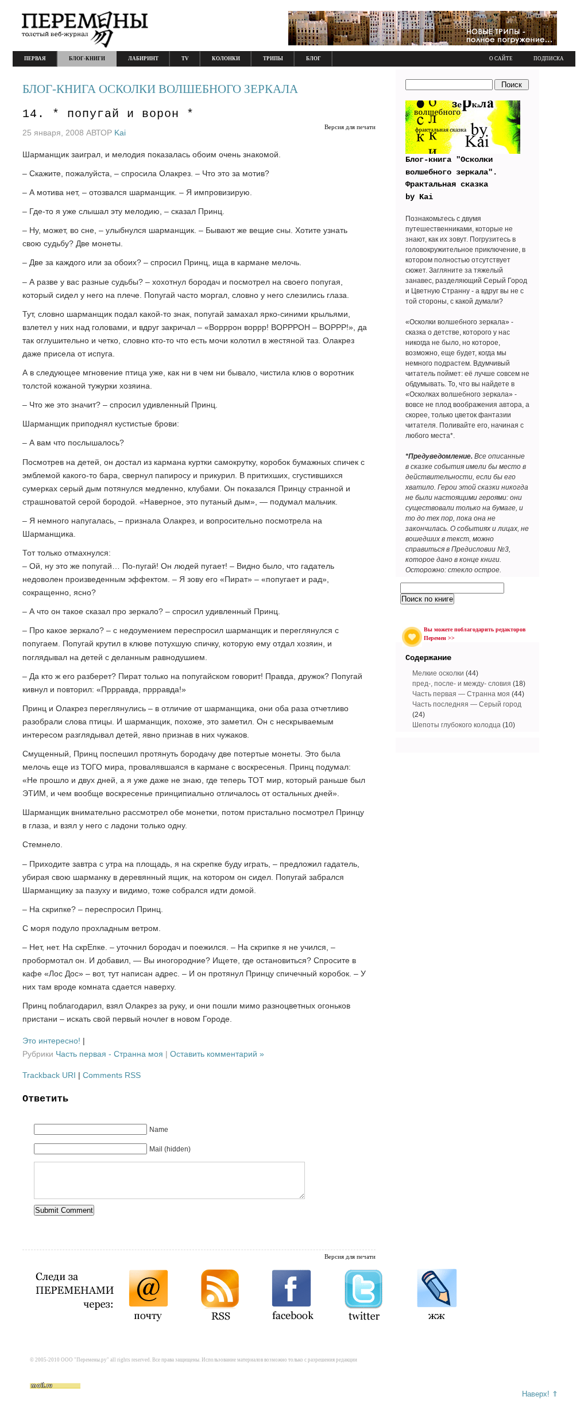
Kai (120, 132)
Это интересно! (51, 1040)
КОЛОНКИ (226, 58)
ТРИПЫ (273, 58)
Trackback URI (49, 1075)
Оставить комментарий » (217, 1053)
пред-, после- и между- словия (461, 684)
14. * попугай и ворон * (108, 114)
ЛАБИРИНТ (143, 58)
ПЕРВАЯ (35, 58)
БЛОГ (313, 58)
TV (185, 58)
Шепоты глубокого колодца (456, 725)
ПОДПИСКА (548, 58)
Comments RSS (112, 1075)
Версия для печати (350, 126)
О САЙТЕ (501, 58)
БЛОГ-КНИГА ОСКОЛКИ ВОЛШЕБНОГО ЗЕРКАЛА (160, 89)
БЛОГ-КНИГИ (87, 58)
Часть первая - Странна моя (109, 1053)
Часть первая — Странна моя (461, 694)
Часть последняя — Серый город (466, 704)
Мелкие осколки (438, 673)
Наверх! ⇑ (540, 1394)
